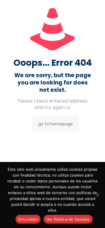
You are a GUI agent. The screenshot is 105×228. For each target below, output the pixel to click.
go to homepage (55, 124)
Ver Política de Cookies (68, 219)
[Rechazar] (98, 195)
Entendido (28, 219)
